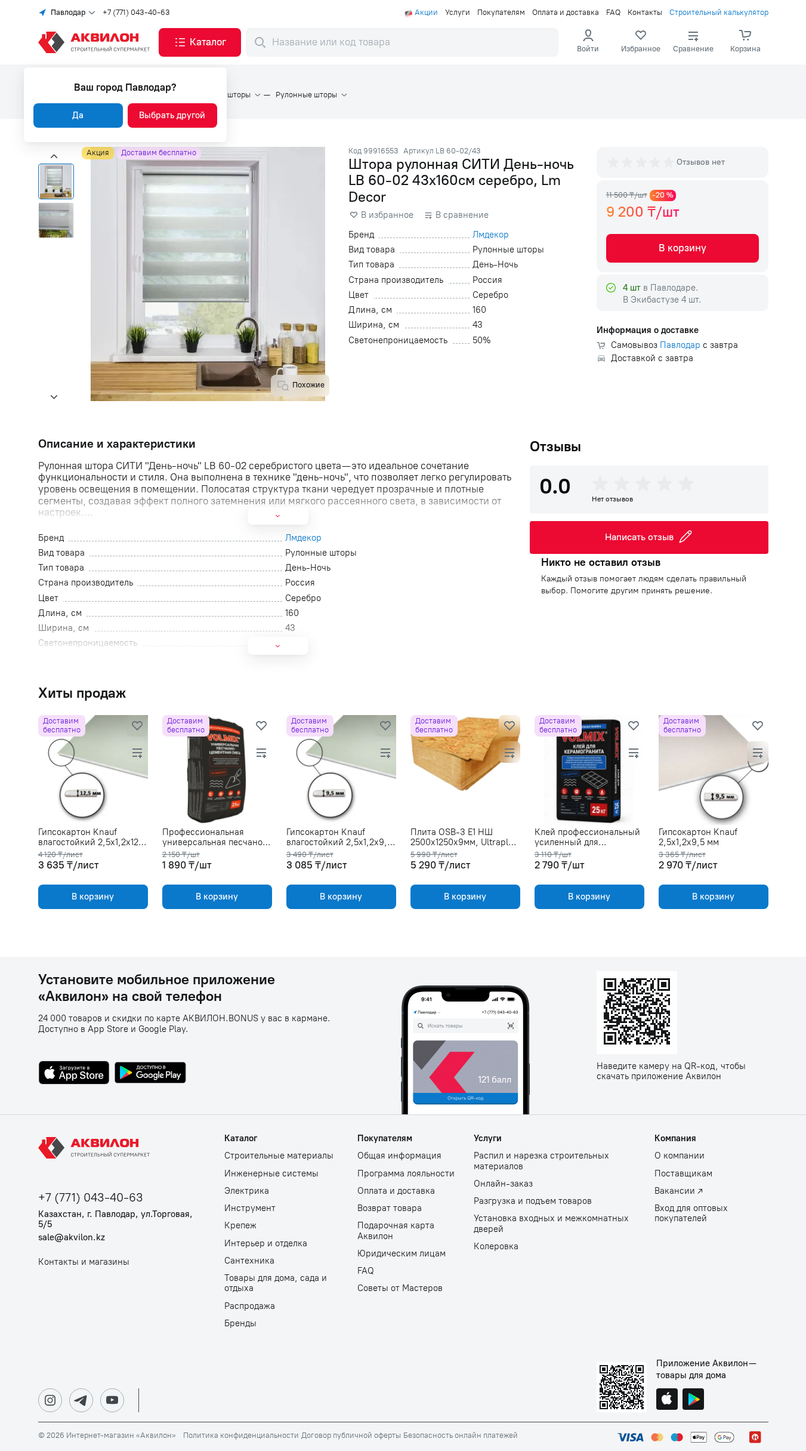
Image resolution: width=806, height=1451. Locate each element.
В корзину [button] (682, 248)
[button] (200, 42)
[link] (640, 42)
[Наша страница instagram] (50, 1400)
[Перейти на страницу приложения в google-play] (150, 1074)
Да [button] (78, 115)
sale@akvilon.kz (71, 1238)
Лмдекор (491, 235)
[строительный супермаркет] (96, 42)
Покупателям (501, 12)
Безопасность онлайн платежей (460, 1435)
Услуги (457, 12)
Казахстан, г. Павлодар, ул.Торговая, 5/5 (115, 1219)
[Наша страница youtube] (112, 1400)
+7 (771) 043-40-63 (136, 12)
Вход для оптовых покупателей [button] (691, 1213)
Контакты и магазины (83, 1262)
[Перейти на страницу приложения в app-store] (74, 1074)
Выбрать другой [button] (172, 115)
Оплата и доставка (565, 12)
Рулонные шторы (306, 95)
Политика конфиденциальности (241, 1435)
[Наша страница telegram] (81, 1400)
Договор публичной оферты (351, 1435)
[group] (642, 162)
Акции (426, 12)
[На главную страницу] (96, 1147)
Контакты (645, 12)
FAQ (613, 12)
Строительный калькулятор (718, 12)
